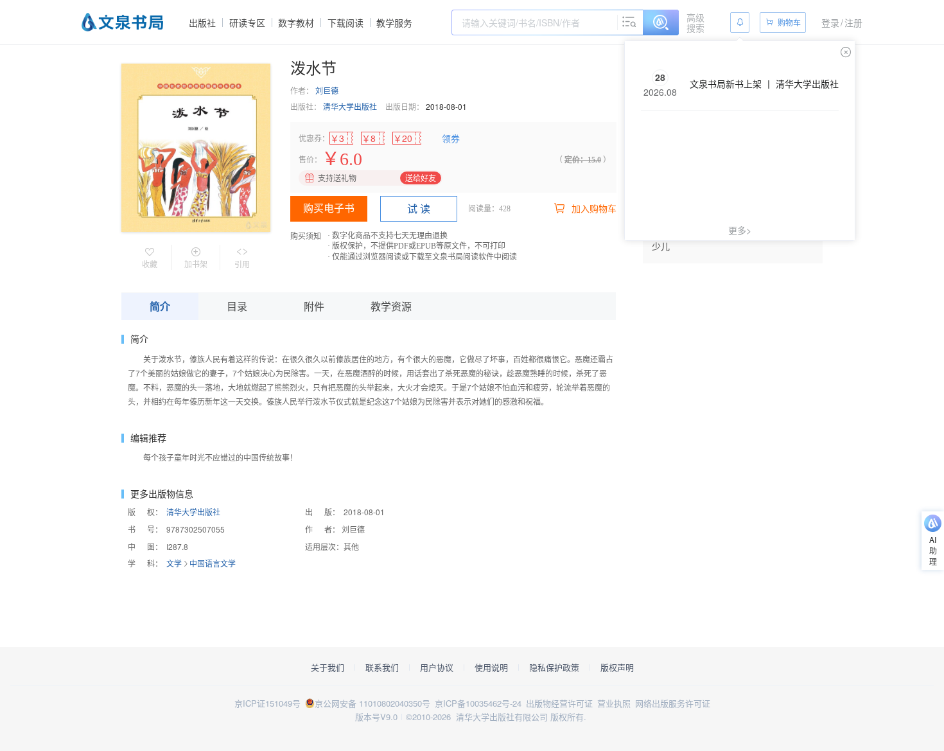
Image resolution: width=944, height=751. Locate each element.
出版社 (202, 22)
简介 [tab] (160, 306)
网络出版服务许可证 (672, 703)
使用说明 (491, 667)
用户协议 (436, 667)
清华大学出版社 (350, 106)
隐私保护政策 (554, 667)
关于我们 (327, 667)
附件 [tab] (314, 306)
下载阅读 (345, 22)
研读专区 (247, 22)
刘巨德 (326, 90)
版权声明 (617, 667)
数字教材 (296, 22)
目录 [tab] (237, 306)
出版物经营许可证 (559, 703)
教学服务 (394, 22)
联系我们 (382, 667)
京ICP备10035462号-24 (478, 703)
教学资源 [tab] (391, 306)
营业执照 (614, 703)
